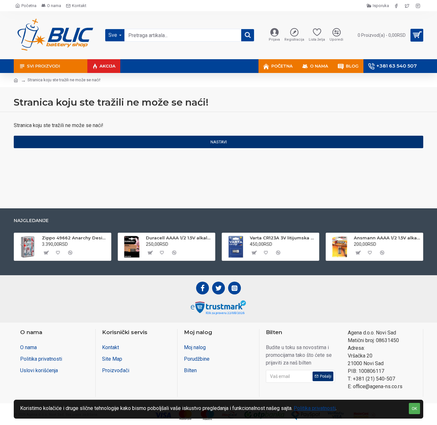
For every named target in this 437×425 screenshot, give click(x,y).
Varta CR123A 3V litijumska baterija (283, 237)
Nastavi (219, 142)
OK (414, 408)
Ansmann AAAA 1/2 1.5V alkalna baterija (387, 237)
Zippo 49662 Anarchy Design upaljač (75, 237)
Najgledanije (31, 220)
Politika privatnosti (315, 408)
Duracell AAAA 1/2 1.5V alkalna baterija (179, 237)
